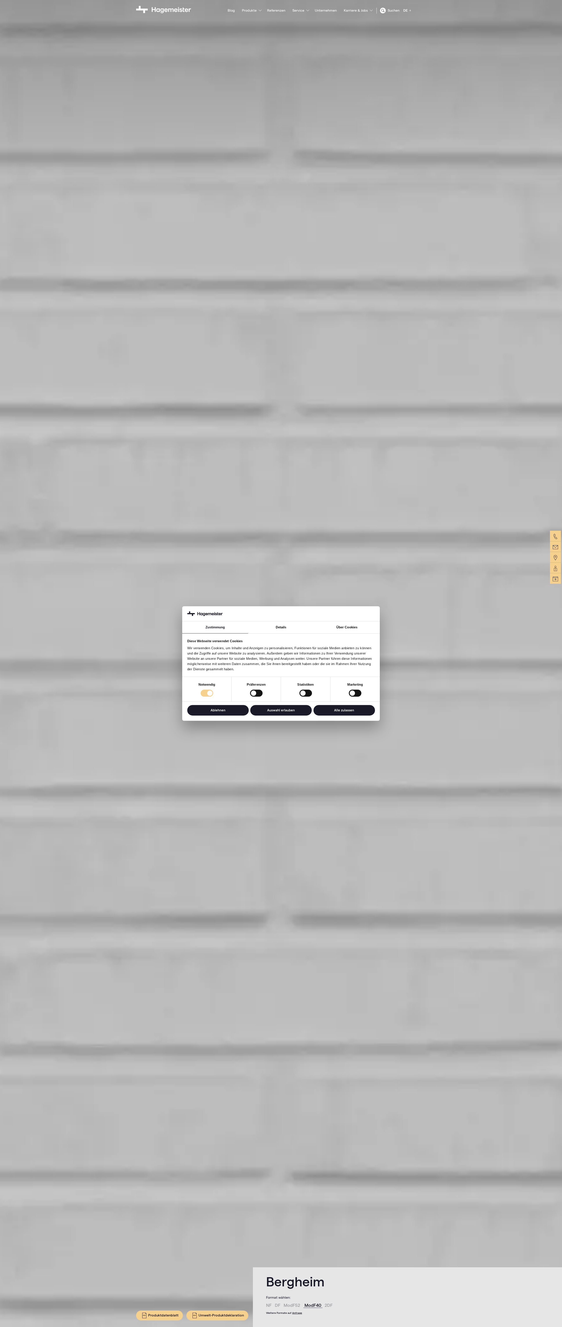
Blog (231, 10)
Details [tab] (281, 627)
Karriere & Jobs (356, 10)
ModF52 (292, 1305)
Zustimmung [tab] (215, 627)
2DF (329, 1305)
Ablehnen (218, 710)
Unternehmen (326, 10)
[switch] (256, 693)
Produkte (249, 10)
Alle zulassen (344, 710)
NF (269, 1305)
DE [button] (406, 10)
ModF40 (313, 1305)
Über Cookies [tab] (346, 627)
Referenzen (276, 10)
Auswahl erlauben (281, 710)
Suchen (393, 10)
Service (298, 10)
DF (278, 1305)
